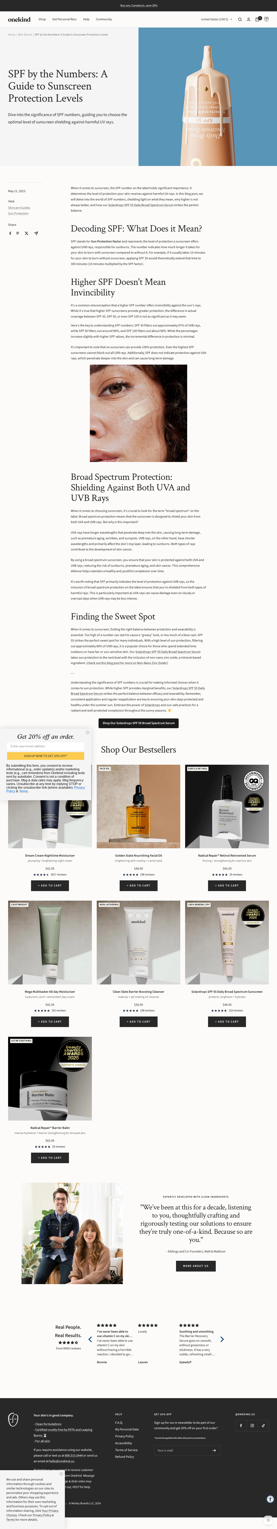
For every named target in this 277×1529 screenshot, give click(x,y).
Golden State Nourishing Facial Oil (138, 855)
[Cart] (257, 19)
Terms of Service (126, 1450)
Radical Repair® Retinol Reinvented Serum (227, 855)
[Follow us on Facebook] (241, 1425)
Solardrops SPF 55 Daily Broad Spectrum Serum (140, 205)
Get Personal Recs (64, 19)
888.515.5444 (74, 1455)
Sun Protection (18, 213)
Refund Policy (124, 1457)
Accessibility (123, 1443)
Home (11, 35)
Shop (42, 19)
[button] (91, 1339)
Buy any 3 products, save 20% (138, 5)
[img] (68, 1343)
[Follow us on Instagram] (252, 1425)
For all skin (42, 1441)
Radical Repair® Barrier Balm (50, 1128)
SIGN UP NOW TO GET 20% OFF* (45, 756)
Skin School (25, 35)
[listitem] (10, 233)
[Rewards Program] (266, 19)
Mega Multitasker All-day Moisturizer (50, 992)
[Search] (240, 19)
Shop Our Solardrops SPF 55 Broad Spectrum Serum (139, 723)
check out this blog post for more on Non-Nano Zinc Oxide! (127, 663)
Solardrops (152, 705)
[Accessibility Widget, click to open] (270, 1499)
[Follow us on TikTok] (263, 1425)
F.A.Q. (119, 1422)
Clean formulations (48, 1424)
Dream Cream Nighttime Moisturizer (50, 855)
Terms (23, 791)
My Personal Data (127, 1429)
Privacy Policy (124, 1436)
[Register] (214, 1450)
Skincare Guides (19, 208)
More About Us (196, 1266)
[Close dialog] (88, 732)
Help (86, 19)
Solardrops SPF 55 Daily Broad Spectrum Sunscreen (227, 992)
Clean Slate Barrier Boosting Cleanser (138, 992)
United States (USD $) (214, 19)
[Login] (248, 19)
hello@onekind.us (61, 1461)
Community (104, 19)
